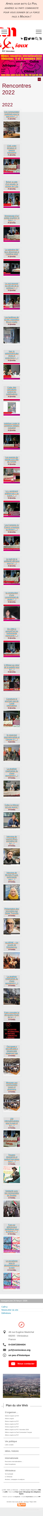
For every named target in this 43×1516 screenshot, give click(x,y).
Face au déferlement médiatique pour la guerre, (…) (12, 1228)
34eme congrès (9, 1418)
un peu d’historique (19, 1355)
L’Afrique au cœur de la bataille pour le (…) (11, 667)
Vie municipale (9, 1474)
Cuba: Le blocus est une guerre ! (12, 806)
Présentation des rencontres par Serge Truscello (12, 911)
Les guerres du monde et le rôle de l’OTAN (12, 459)
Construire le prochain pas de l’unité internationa (12, 702)
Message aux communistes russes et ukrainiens (11, 1086)
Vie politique (11, 1441)
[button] (22, 39)
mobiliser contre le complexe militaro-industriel (11, 426)
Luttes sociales (9, 1444)
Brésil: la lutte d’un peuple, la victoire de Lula (11, 184)
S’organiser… (11, 1412)
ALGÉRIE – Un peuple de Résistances (11, 945)
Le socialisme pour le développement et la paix (11, 1264)
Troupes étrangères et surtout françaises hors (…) (11, 1158)
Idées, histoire (12, 1451)
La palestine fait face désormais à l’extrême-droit (12, 252)
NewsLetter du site (9, 1310)
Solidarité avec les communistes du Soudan (12, 1193)
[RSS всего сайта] (21, 1504)
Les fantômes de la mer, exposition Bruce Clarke (11, 319)
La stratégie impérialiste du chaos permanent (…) (11, 772)
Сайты (4, 1307)
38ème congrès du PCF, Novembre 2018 (17, 1429)
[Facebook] (25, 39)
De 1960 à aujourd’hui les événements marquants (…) (11, 632)
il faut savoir (19, 1492)
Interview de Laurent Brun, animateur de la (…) (11, 840)
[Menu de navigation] (4, 31)
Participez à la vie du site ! (31, 1509)
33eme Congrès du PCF (12, 1416)
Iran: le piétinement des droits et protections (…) (12, 354)
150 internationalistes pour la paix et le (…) (12, 1122)
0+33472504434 (17, 1344)
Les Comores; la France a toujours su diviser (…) (11, 527)
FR (39, 79)
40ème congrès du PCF (12, 1435)
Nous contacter (26, 1363)
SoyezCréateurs (29, 1496)
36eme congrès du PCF (12, 1424)
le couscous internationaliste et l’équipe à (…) (11, 737)
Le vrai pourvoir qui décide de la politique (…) (12, 286)
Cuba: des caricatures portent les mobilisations (11, 390)
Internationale (11, 1458)
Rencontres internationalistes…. (14, 1461)
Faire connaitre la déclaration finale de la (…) (11, 1015)
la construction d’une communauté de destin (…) (12, 596)
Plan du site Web (17, 1405)
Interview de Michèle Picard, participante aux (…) (11, 876)
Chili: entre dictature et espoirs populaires (11, 149)
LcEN (5, 1492)
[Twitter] (29, 39)
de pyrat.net (17, 1496)
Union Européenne (10, 1464)
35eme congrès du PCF (12, 1421)
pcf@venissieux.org (19, 1350)
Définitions (6, 1313)
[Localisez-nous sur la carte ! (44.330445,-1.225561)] (21, 1324)
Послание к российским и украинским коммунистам (12, 1050)
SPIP (39, 1496)
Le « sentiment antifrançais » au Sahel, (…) (12, 493)
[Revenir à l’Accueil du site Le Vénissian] (8, 44)
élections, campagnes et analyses (15, 1479)
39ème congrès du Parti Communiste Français (18, 1432)
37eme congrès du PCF (12, 1427)
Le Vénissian (8, 1476)
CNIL (39, 1490)
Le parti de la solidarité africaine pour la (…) (11, 561)
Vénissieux (10, 1470)
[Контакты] (33, 39)
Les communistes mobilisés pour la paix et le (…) (11, 114)
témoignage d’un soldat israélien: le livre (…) (11, 218)
